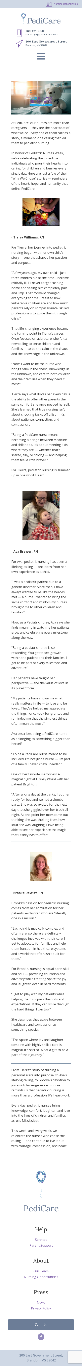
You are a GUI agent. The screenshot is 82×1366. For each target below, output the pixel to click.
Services (41, 1239)
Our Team (41, 1271)
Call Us (41, 1324)
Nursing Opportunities (66, 4)
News (41, 1302)
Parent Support (41, 1245)
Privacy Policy (41, 1308)
